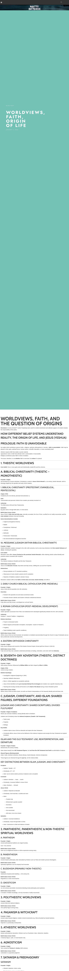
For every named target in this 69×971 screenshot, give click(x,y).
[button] (1, 2)
